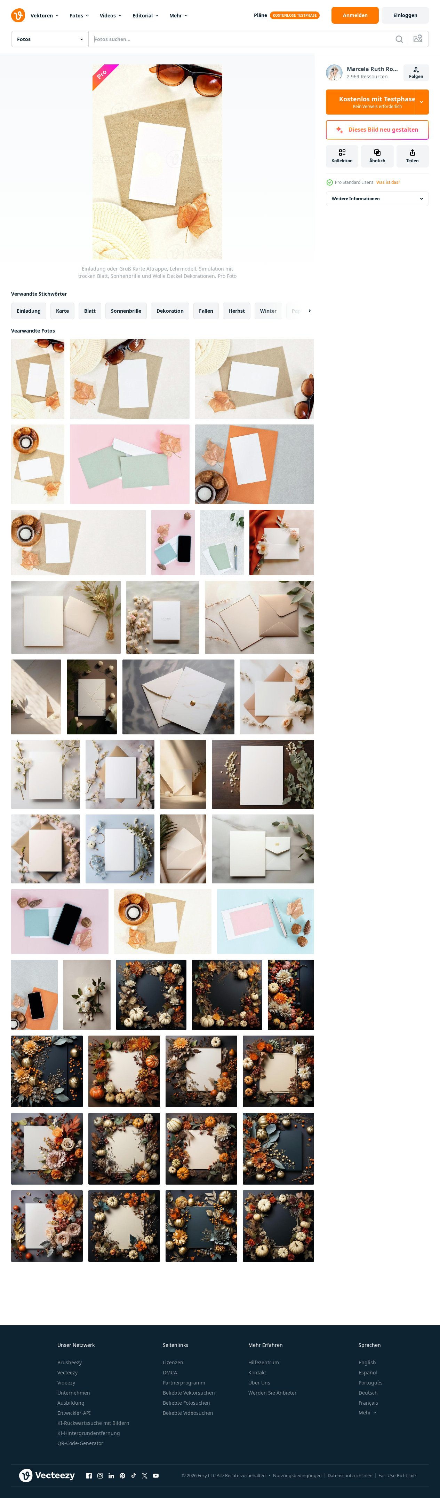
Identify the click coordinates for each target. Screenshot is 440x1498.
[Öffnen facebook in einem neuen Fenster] (89, 1475)
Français (368, 1402)
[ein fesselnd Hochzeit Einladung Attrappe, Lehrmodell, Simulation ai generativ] (87, 995)
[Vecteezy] (18, 15)
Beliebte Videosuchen (188, 1413)
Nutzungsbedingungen (297, 1475)
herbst (237, 310)
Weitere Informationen (356, 199)
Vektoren (42, 15)
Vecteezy (67, 1372)
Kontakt (257, 1372)
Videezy (66, 1382)
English (367, 1362)
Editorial (143, 15)
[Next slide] (304, 311)
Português (371, 1382)
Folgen (416, 76)
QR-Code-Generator (80, 1443)
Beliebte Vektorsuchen (189, 1392)
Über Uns (259, 1382)
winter (268, 310)
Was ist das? (388, 182)
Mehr (175, 15)
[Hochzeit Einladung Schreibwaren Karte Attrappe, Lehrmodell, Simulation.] (78, 542)
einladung (29, 310)
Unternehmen (73, 1392)
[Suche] (399, 39)
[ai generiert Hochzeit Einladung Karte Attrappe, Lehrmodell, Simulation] (281, 542)
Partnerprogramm (184, 1382)
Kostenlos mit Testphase (377, 102)
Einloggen (405, 15)
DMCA (170, 1372)
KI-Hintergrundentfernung (88, 1433)
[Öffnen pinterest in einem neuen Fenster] (122, 1475)
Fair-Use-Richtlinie (397, 1475)
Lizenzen (173, 1362)
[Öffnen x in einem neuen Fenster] (144, 1475)
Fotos (76, 15)
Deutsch (368, 1392)
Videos (108, 15)
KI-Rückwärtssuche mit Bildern (93, 1423)
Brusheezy (69, 1362)
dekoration (170, 310)
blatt (90, 310)
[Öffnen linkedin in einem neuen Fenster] (111, 1475)
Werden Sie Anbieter (272, 1392)
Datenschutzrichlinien (350, 1475)
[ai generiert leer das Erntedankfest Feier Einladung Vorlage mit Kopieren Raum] (151, 995)
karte (62, 310)
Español (368, 1372)
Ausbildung (71, 1402)
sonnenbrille (126, 310)
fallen (206, 310)
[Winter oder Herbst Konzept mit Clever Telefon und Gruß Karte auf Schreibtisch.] (173, 542)
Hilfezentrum (263, 1362)
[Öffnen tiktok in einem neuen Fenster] (133, 1475)
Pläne (260, 15)
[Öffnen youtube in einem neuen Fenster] (156, 1475)
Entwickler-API (74, 1413)
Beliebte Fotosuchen (186, 1402)
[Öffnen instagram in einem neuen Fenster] (100, 1475)
